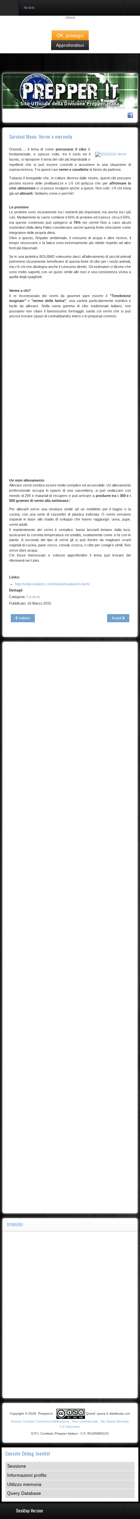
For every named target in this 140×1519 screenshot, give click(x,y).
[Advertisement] (70, 394)
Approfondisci (70, 45)
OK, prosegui (70, 35)
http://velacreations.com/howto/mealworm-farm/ (52, 584)
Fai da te (33, 597)
